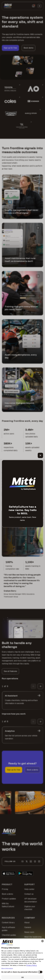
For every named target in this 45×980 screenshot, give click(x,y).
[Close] (40, 455)
